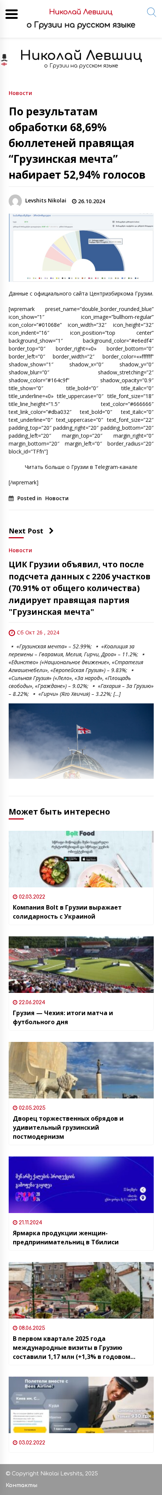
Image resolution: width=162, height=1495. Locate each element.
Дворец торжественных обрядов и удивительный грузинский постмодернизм (68, 1127)
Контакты (21, 1485)
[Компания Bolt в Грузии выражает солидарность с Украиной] (81, 859)
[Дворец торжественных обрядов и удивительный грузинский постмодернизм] (81, 1070)
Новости (20, 92)
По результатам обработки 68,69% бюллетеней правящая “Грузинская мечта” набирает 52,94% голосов (77, 143)
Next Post (26, 530)
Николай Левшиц (81, 55)
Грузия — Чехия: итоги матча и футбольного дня (63, 1017)
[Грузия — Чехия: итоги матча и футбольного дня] (81, 964)
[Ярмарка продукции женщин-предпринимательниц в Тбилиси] (81, 1184)
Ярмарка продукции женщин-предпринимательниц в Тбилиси (66, 1237)
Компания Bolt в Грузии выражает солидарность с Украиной (67, 912)
